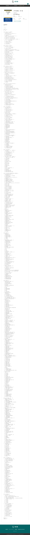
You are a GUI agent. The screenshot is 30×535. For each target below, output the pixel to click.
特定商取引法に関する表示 (21, 529)
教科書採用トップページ (9, 5)
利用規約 (16, 529)
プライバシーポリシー (11, 529)
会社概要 (6, 529)
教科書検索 (15, 5)
